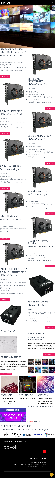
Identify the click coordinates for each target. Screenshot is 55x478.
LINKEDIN (31, 474)
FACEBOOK (26, 474)
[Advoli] (7, 2)
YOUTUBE (29, 474)
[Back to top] (10, 446)
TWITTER (23, 474)
